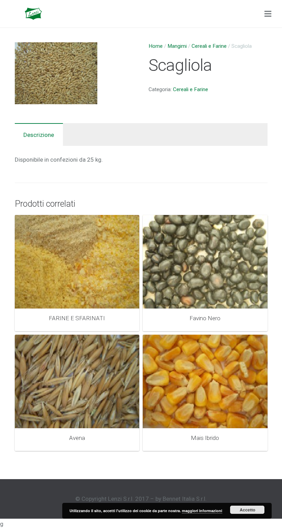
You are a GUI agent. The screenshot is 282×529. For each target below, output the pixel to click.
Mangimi (177, 46)
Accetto (247, 510)
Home (156, 46)
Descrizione (38, 134)
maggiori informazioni (202, 510)
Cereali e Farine (209, 46)
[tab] (39, 134)
